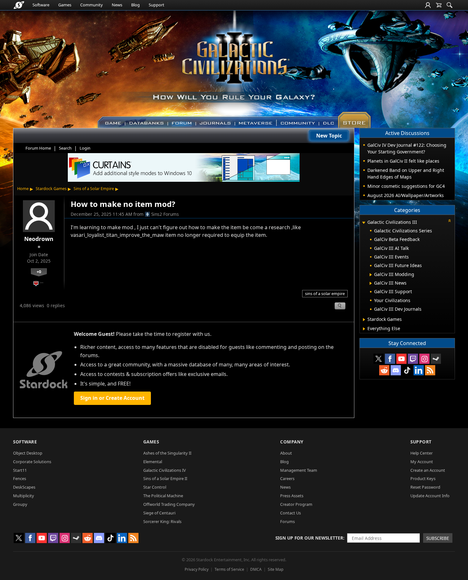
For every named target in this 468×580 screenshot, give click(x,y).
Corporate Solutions (32, 461)
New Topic (329, 135)
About (286, 453)
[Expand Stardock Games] (364, 319)
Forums (287, 521)
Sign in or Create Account (112, 397)
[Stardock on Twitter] (378, 358)
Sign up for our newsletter (309, 538)
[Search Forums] (449, 5)
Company (291, 442)
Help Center (421, 453)
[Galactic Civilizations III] (234, 66)
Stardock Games (51, 188)
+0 (39, 271)
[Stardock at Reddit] (384, 370)
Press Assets (291, 496)
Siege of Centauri (159, 513)
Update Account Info (430, 496)
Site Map (275, 569)
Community (91, 5)
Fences (19, 478)
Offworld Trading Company (169, 504)
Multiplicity (23, 496)
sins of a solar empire (325, 293)
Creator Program (296, 504)
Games (64, 5)
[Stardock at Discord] (395, 370)
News (117, 5)
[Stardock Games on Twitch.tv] (413, 358)
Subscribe (437, 538)
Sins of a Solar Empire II (165, 478)
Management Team (298, 470)
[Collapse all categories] (449, 220)
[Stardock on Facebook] (390, 358)
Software (40, 5)
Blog (135, 5)
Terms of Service (229, 569)
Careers (287, 478)
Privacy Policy (197, 569)
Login (85, 148)
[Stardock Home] (19, 5)
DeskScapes (24, 487)
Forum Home (38, 148)
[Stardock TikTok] (407, 370)
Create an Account (427, 470)
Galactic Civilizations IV (164, 470)
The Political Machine (163, 496)
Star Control (154, 487)
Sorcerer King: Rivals (162, 521)
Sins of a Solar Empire (94, 188)
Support (156, 5)
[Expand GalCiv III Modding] (371, 274)
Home (23, 188)
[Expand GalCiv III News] (371, 283)
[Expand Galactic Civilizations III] (363, 223)
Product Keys (423, 478)
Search (65, 148)
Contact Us (290, 513)
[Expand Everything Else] (364, 328)
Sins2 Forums (165, 214)
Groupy (20, 504)
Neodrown (38, 239)
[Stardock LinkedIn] (418, 370)
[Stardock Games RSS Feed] (430, 370)
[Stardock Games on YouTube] (401, 358)
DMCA (256, 569)
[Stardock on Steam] (436, 358)
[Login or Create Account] (428, 5)
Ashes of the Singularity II (167, 453)
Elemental (152, 461)
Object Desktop (27, 453)
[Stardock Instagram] (424, 358)
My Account (421, 461)
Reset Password (425, 487)
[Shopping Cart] (438, 5)
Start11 (20, 470)
